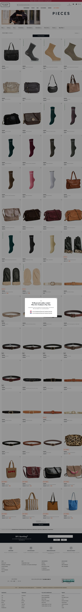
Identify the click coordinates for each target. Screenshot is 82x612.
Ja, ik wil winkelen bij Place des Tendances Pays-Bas (42, 311)
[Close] (56, 299)
